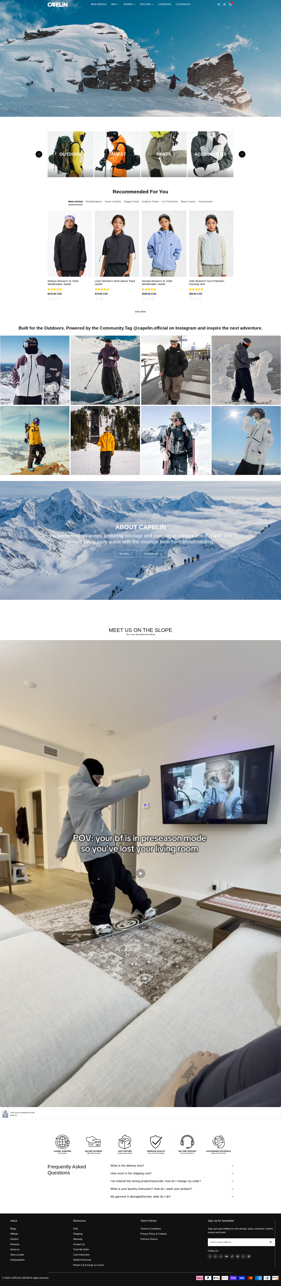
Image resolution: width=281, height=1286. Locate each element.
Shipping (78, 1234)
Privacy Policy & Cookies (153, 1234)
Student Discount (82, 1260)
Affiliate (14, 1234)
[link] (140, 540)
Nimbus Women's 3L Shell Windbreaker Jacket (63, 283)
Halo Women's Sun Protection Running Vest (206, 283)
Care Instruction (81, 1254)
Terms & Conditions (150, 1228)
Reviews (14, 1244)
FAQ (75, 1228)
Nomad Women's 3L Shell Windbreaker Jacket (157, 283)
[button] (55, 289)
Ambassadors (17, 1260)
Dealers (14, 1239)
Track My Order (81, 1249)
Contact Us (79, 1244)
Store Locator (17, 1254)
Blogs (13, 1228)
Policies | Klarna (148, 1239)
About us (14, 1249)
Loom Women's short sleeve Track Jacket (115, 283)
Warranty (77, 1239)
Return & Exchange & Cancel (88, 1265)
